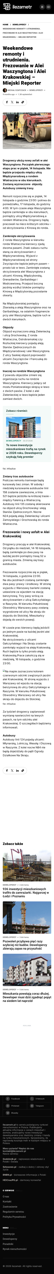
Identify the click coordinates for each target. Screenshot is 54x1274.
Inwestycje (9, 1234)
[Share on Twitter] (12, 102)
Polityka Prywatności (14, 1217)
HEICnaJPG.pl (10, 1180)
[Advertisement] (27, 805)
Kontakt (7, 1202)
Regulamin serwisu (13, 1212)
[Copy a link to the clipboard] (22, 102)
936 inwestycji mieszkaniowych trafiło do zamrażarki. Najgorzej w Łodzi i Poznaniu (26, 893)
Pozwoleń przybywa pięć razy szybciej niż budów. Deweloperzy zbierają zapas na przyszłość (25, 945)
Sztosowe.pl (9, 1166)
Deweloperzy (19, 24)
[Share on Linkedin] (17, 102)
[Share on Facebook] (7, 102)
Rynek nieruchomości (15, 1249)
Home (5, 24)
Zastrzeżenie (10, 1207)
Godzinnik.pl (9, 1159)
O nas (6, 1197)
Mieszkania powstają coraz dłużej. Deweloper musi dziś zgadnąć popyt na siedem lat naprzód (27, 997)
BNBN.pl (7, 1174)
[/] (42, 7)
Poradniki (8, 1244)
